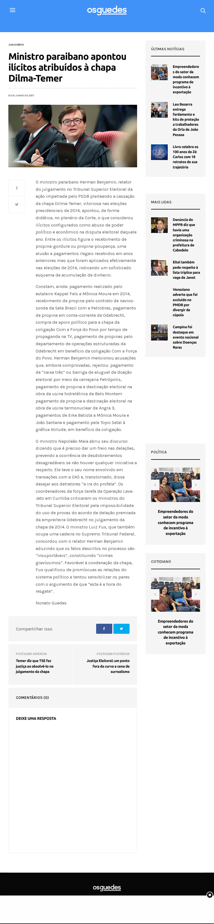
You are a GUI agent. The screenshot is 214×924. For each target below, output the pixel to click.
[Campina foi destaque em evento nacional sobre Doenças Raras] (159, 332)
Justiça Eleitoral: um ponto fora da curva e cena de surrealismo (108, 666)
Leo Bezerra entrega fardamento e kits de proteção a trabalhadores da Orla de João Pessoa (186, 120)
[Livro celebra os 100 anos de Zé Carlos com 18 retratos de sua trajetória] (159, 152)
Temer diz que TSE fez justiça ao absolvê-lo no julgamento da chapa (35, 666)
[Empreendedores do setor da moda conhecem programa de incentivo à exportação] (159, 72)
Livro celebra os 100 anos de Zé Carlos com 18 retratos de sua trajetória (185, 157)
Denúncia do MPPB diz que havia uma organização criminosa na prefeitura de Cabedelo (184, 235)
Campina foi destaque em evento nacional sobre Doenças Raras (185, 337)
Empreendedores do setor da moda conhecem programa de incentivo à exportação (175, 522)
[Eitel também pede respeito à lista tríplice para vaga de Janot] (159, 267)
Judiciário (16, 44)
